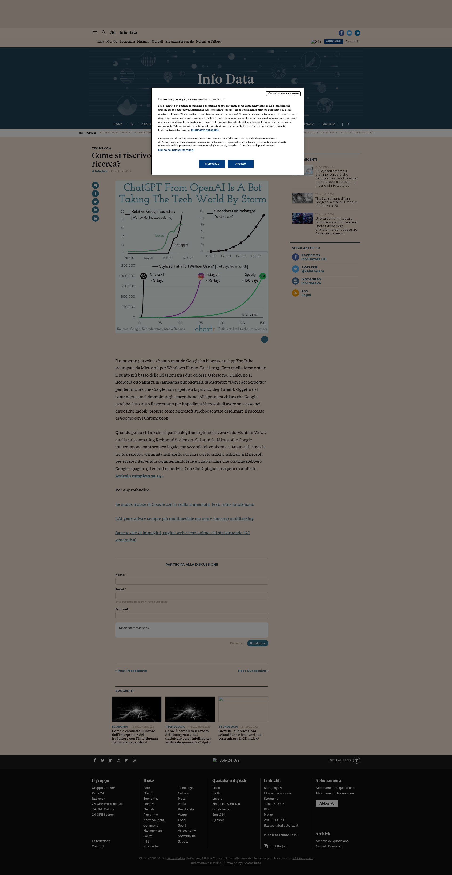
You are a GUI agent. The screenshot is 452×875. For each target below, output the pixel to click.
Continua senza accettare (283, 93)
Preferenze (212, 163)
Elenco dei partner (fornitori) (176, 150)
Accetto (240, 163)
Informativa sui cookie (205, 129)
